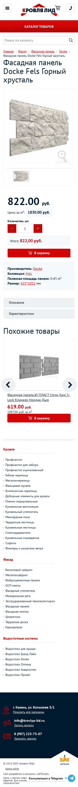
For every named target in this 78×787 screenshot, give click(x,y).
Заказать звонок (25, 738)
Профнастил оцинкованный (24, 470)
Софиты (10, 543)
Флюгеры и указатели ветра (24, 548)
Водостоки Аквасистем (20, 670)
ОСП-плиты (12, 585)
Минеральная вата (18, 596)
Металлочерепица (17, 480)
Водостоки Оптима (18, 664)
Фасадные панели (17, 606)
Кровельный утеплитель (21, 512)
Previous (8, 385)
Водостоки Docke (17, 659)
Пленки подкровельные (21, 501)
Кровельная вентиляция (21, 507)
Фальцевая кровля (18, 486)
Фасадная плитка (17, 612)
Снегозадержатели (18, 533)
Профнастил (13, 460)
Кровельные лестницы (20, 527)
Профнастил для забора (21, 465)
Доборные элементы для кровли (27, 496)
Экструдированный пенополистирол (30, 601)
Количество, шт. (18, 221)
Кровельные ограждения (22, 538)
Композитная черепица (21, 491)
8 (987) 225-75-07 (28, 734)
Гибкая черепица (16, 475)
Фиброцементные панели (22, 580)
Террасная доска (16, 622)
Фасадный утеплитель (20, 591)
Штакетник (12, 617)
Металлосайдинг (16, 575)
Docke (37, 268)
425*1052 (28, 283)
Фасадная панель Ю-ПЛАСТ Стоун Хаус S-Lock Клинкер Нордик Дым (38, 397)
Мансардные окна (17, 517)
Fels (29, 273)
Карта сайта (12, 768)
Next (70, 385)
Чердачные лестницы (19, 522)
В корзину (42, 253)
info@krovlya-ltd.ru (29, 720)
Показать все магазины (28, 712)
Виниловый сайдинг (18, 570)
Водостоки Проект (18, 675)
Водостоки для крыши (20, 649)
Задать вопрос (24, 725)
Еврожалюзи (13, 627)
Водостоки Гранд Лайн (20, 654)
